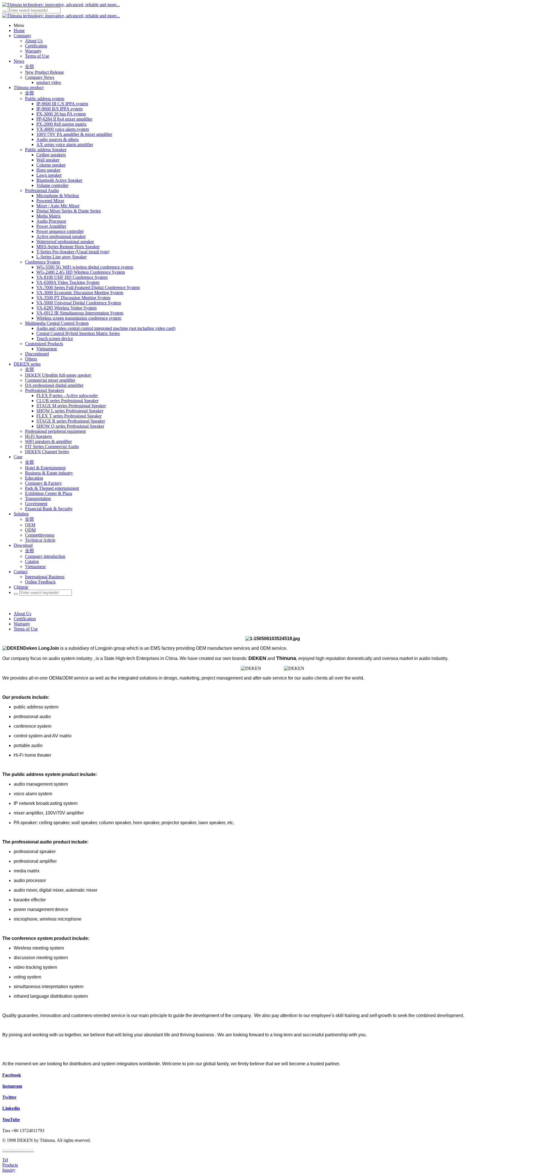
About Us (22, 613)
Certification (25, 618)
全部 (29, 66)
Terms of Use (26, 628)
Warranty (22, 623)
